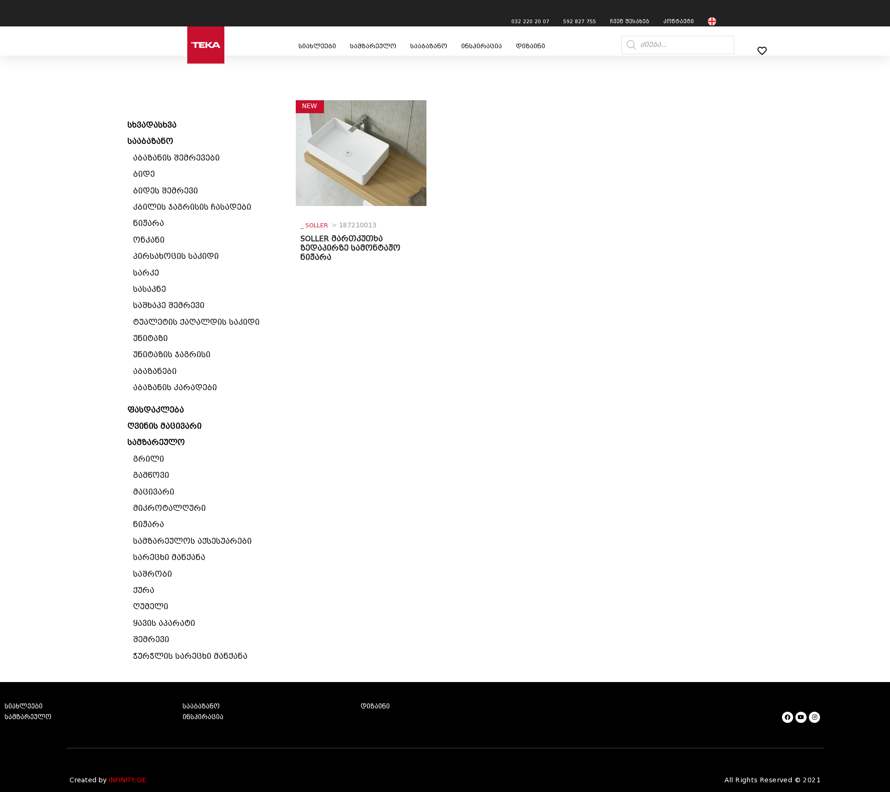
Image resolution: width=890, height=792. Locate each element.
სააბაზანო (428, 46)
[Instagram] (814, 717)
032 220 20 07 (530, 21)
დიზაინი (530, 46)
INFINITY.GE (127, 780)
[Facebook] (787, 717)
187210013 (338, 225)
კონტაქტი (678, 21)
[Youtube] (801, 717)
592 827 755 (579, 21)
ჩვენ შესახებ (629, 21)
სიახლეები (317, 46)
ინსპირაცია (481, 46)
